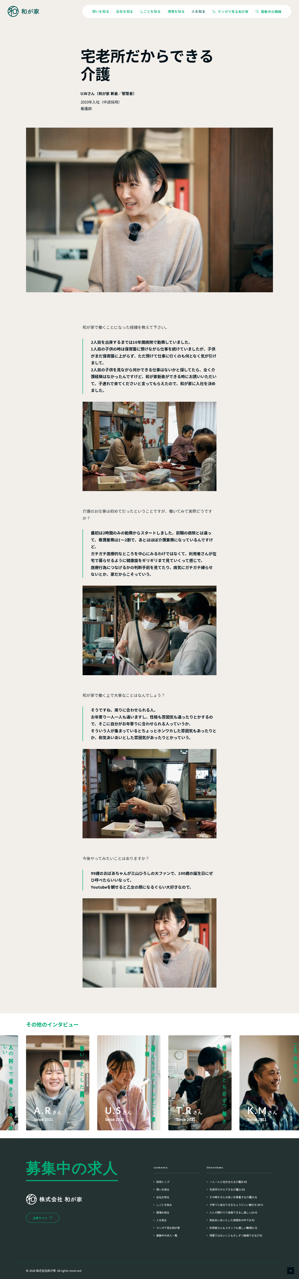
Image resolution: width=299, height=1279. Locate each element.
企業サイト (40, 1218)
